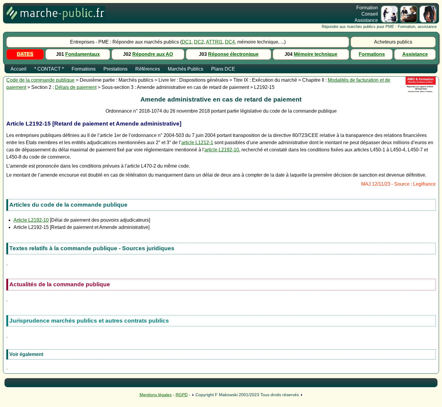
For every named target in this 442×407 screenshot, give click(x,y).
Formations (372, 54)
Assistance (415, 54)
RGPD (182, 394)
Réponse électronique (233, 54)
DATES (25, 54)
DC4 (230, 41)
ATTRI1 (214, 41)
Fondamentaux (82, 54)
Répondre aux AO (152, 54)
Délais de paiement (76, 87)
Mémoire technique (315, 54)
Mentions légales (156, 394)
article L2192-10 (221, 149)
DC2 (199, 41)
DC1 (187, 41)
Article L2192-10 (31, 220)
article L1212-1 (197, 142)
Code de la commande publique (40, 80)
